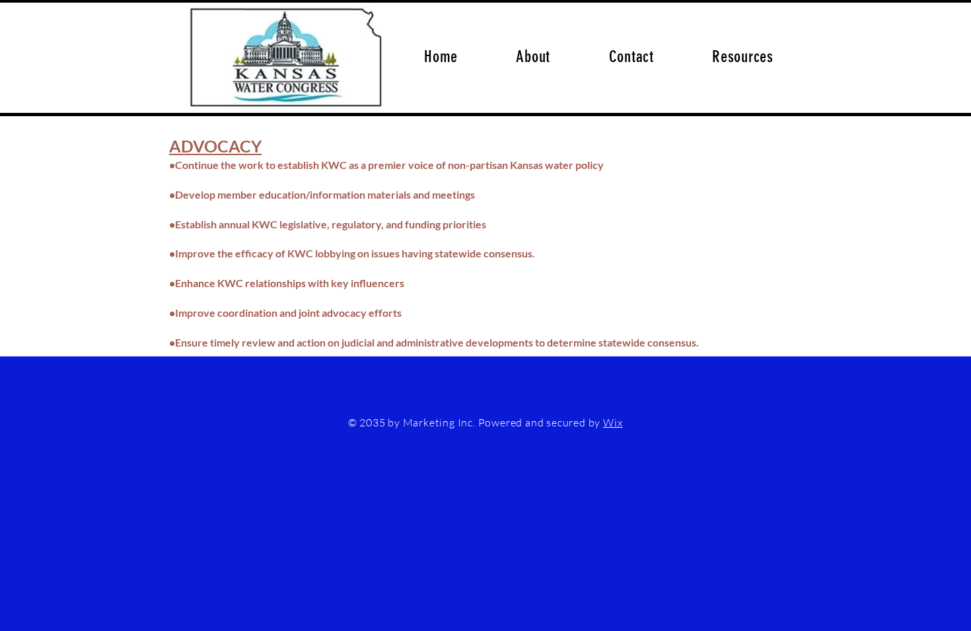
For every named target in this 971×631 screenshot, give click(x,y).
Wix (612, 422)
